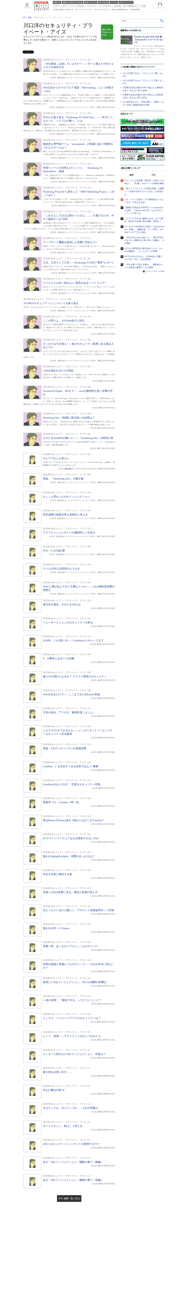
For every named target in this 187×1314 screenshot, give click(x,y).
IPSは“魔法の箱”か (54, 1090)
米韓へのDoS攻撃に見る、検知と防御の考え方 (70, 892)
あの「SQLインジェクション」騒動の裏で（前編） (73, 1179)
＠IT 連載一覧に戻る (69, 1198)
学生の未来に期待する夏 (57, 874)
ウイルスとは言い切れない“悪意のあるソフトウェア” (74, 282)
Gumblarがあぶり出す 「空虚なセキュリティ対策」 (73, 784)
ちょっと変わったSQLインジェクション (66, 496)
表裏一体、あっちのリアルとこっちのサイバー (70, 946)
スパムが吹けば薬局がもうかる (61, 568)
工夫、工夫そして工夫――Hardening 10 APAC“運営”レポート (78, 262)
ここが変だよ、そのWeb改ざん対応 (64, 320)
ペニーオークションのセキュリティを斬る (68, 622)
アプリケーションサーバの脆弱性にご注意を (69, 532)
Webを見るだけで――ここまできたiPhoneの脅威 (71, 694)
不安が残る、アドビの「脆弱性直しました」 (69, 712)
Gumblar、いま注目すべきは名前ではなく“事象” (71, 766)
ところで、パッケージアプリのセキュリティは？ (72, 1018)
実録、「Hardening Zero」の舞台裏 (63, 478)
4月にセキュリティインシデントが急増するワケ (71, 1144)
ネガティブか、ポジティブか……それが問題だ (70, 1108)
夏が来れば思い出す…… (57, 1072)
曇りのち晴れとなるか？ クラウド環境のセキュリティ (75, 676)
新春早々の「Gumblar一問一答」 (62, 802)
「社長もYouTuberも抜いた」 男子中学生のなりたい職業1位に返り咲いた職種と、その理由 (144, 240)
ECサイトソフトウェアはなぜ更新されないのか (71, 838)
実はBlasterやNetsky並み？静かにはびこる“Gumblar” (73, 820)
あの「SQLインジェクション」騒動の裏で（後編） (73, 1161)
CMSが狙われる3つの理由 (58, 370)
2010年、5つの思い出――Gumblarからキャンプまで (73, 640)
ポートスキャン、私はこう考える (62, 1126)
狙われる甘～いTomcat (56, 928)
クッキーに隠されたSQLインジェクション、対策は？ (74, 1054)
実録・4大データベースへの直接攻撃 (64, 748)
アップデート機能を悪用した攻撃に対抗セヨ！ (70, 242)
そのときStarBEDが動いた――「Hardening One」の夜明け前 (78, 438)
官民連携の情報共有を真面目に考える (65, 514)
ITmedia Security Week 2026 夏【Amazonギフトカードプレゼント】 (149, 40)
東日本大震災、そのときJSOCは (62, 604)
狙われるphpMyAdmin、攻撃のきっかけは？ (69, 856)
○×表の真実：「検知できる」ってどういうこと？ (72, 1000)
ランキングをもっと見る (154, 271)
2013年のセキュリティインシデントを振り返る (51, 303)
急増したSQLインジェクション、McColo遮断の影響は (75, 982)
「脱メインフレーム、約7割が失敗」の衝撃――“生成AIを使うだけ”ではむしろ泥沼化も (144, 191)
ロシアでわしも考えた (56, 458)
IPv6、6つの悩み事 (54, 550)
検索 (162, 21)
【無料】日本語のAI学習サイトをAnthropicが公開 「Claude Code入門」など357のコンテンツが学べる (143, 210)
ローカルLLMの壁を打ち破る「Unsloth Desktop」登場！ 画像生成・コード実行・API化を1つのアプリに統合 (144, 229)
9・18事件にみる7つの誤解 (59, 658)
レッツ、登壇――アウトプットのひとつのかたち (72, 1036)
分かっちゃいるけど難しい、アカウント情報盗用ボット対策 (78, 910)
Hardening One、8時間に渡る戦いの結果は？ (69, 417)
